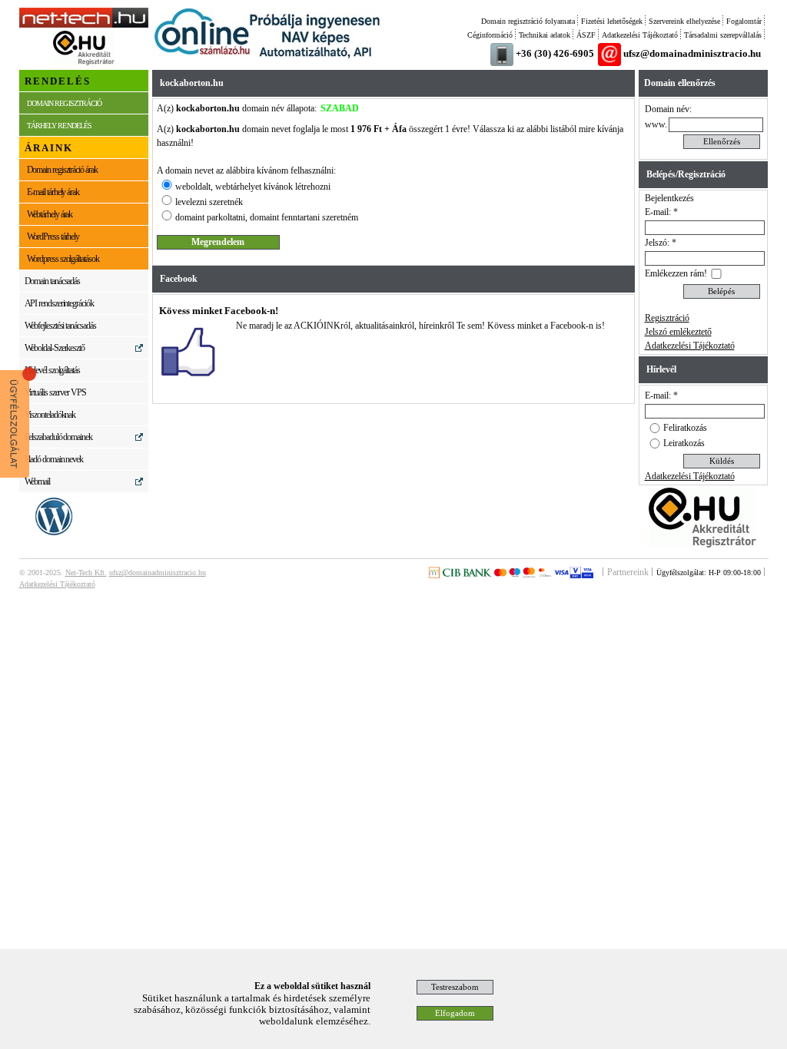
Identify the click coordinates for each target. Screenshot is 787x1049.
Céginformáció (490, 35)
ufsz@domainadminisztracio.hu (692, 53)
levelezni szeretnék (209, 202)
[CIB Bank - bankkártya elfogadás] (510, 575)
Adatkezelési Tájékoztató (640, 35)
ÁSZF (586, 35)
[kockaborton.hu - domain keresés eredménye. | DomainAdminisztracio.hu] (83, 24)
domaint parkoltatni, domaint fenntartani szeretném (266, 217)
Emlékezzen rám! (676, 273)
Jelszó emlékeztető (678, 331)
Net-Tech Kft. (86, 572)
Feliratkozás (685, 427)
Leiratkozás (684, 443)
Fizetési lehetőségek (612, 21)
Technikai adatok (544, 35)
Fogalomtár (744, 21)
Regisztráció (667, 318)
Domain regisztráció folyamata (528, 21)
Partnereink (628, 572)
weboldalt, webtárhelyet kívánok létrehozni (252, 186)
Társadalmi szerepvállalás (723, 35)
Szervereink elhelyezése (684, 21)
